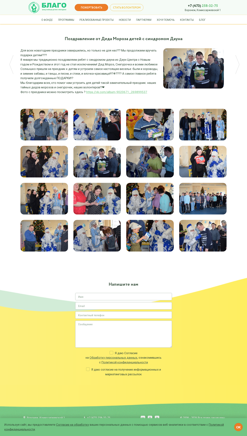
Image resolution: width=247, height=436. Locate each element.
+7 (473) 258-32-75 (98, 417)
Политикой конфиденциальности (124, 362)
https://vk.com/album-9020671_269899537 (116, 92)
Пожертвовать (91, 8)
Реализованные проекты (97, 19)
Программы (66, 19)
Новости (125, 19)
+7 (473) (203, 5)
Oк (238, 427)
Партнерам (143, 19)
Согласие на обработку (72, 424)
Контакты (187, 19)
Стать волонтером (126, 8)
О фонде (47, 19)
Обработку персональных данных (113, 357)
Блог (202, 19)
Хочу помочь (166, 19)
